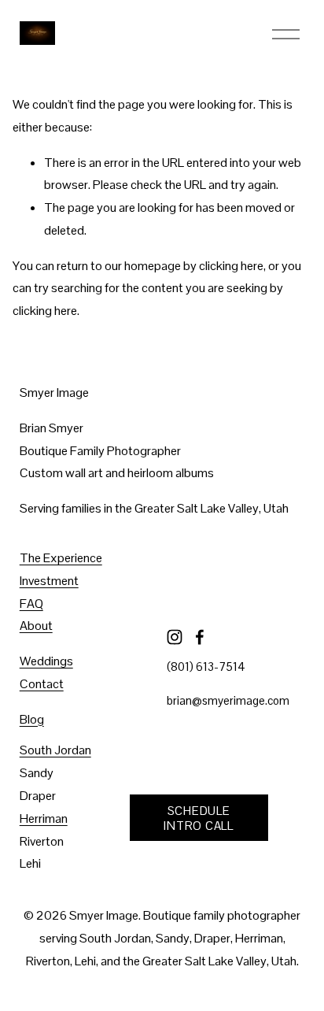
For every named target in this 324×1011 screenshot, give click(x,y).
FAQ (31, 603)
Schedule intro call (198, 818)
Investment (49, 580)
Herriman (44, 818)
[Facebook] (200, 637)
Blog (32, 719)
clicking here (231, 265)
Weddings (46, 661)
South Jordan (55, 750)
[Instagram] (174, 637)
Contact (42, 684)
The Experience (61, 558)
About (36, 625)
